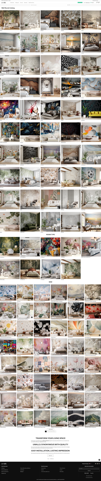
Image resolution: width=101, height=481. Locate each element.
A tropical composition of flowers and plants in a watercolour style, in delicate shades (40, 319)
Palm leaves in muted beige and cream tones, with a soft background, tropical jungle (6, 373)
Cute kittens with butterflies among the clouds (40, 301)
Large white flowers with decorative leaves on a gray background (23, 409)
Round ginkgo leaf (88, 337)
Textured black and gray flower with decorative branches (74, 319)
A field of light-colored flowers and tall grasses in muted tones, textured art (74, 409)
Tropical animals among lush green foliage (6, 337)
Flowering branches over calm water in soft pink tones (6, 409)
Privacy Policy (43, 468)
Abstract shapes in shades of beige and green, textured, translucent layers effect (23, 373)
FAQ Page (3, 468)
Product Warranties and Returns (25, 468)
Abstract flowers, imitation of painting (6, 319)
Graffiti (1, 355)
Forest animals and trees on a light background (23, 337)
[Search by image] (68, 5)
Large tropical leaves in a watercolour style (23, 319)
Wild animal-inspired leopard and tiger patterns (57, 391)
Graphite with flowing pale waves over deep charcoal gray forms (74, 427)
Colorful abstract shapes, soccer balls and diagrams (6, 301)
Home (48, 458)
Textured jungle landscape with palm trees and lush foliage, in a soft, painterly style (57, 409)
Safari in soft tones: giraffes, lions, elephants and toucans (23, 391)
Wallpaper (22, 471)
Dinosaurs (18, 301)
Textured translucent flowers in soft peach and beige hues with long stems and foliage (57, 355)
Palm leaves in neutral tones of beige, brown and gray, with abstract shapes (74, 355)
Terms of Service (62, 468)
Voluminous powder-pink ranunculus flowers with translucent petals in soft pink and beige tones (91, 373)
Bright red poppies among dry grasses (91, 319)
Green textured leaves (3, 391)
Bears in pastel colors (37, 373)
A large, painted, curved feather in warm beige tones (91, 391)
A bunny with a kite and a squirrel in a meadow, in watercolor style (57, 373)
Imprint (42, 469)
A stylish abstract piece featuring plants (57, 319)
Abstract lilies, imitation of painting (56, 301)
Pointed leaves (70, 337)
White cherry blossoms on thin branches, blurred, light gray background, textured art (91, 409)
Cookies (61, 469)
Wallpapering (3, 473)
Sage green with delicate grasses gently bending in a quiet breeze (57, 427)
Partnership (61, 471)
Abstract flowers (3, 427)
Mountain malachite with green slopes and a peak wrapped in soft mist (91, 427)
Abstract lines (53, 337)
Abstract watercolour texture (39, 391)
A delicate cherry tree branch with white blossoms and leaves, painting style (91, 355)
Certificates (22, 469)
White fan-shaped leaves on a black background (40, 337)
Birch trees (19, 355)
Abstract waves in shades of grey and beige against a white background (74, 391)
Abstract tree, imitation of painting (90, 301)
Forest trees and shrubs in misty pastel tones (40, 409)
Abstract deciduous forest (21, 427)
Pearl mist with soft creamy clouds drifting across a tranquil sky (40, 427)
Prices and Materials (4, 469)
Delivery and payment (4, 471)
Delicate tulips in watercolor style (73, 373)
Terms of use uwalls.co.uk (45, 471)
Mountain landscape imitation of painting (74, 301)
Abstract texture (36, 355)
